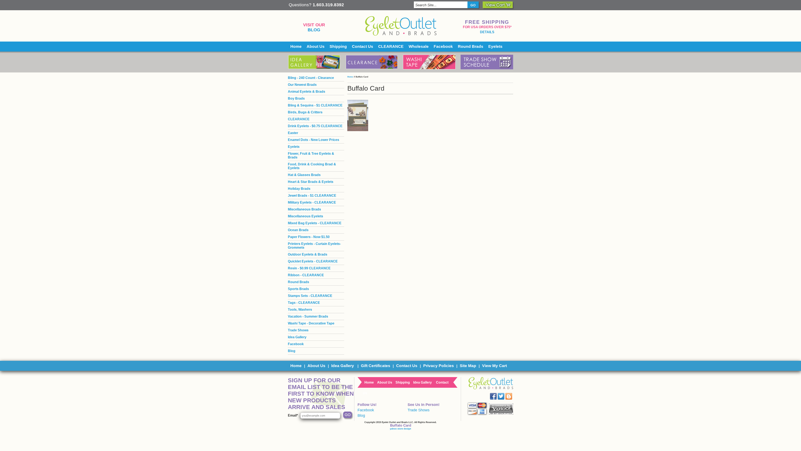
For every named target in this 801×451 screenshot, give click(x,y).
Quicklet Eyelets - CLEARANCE (313, 261)
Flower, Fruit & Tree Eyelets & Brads (311, 155)
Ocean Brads (298, 230)
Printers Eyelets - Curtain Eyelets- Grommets (314, 245)
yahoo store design (400, 428)
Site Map (468, 366)
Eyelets (495, 46)
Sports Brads (298, 289)
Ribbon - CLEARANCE (306, 275)
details (487, 32)
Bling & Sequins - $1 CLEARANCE (315, 105)
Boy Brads (296, 98)
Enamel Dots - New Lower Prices (313, 140)
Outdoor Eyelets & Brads (307, 254)
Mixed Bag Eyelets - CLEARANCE (314, 223)
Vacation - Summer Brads (308, 316)
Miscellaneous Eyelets (305, 216)
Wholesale (419, 46)
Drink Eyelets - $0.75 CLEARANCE (315, 126)
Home (296, 46)
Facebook (443, 46)
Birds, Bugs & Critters (305, 112)
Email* (293, 415)
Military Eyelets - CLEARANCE (312, 202)
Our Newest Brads (302, 84)
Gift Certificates (375, 366)
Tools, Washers (300, 309)
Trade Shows (298, 330)
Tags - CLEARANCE (304, 302)
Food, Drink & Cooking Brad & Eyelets (312, 166)
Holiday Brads (299, 188)
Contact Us (362, 46)
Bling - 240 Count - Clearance (311, 78)
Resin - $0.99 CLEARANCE (309, 268)
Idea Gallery (297, 337)
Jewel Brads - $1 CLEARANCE (312, 195)
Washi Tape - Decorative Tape (311, 323)
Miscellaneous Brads (304, 209)
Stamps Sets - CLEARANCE (310, 296)
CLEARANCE (391, 46)
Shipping (338, 46)
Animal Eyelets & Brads (306, 91)
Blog (314, 29)
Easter (293, 133)
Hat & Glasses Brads (304, 175)
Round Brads (470, 46)
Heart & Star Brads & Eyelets (310, 182)
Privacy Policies (438, 366)
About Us (316, 46)
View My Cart (494, 366)
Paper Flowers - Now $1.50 (309, 237)
